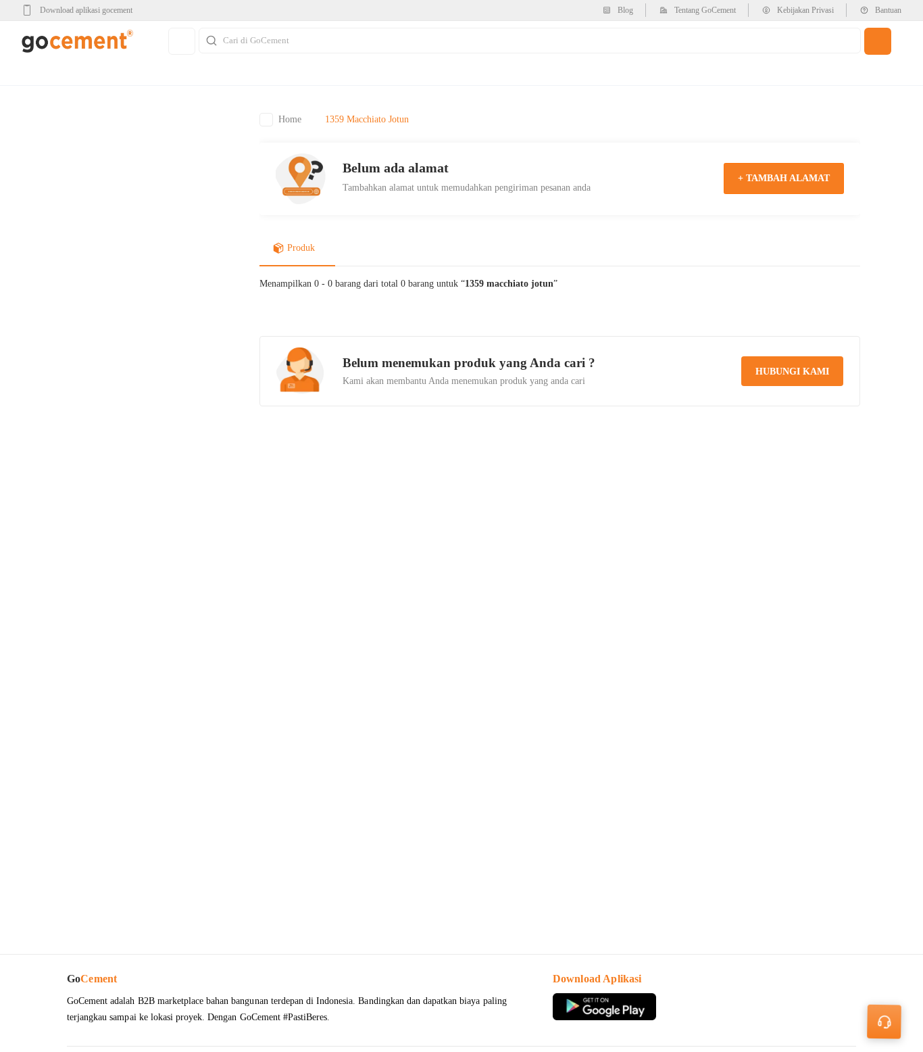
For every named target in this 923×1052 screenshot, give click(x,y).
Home (289, 119)
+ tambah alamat (784, 178)
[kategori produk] (181, 41)
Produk (301, 248)
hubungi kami (792, 371)
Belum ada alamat (396, 167)
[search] (877, 41)
